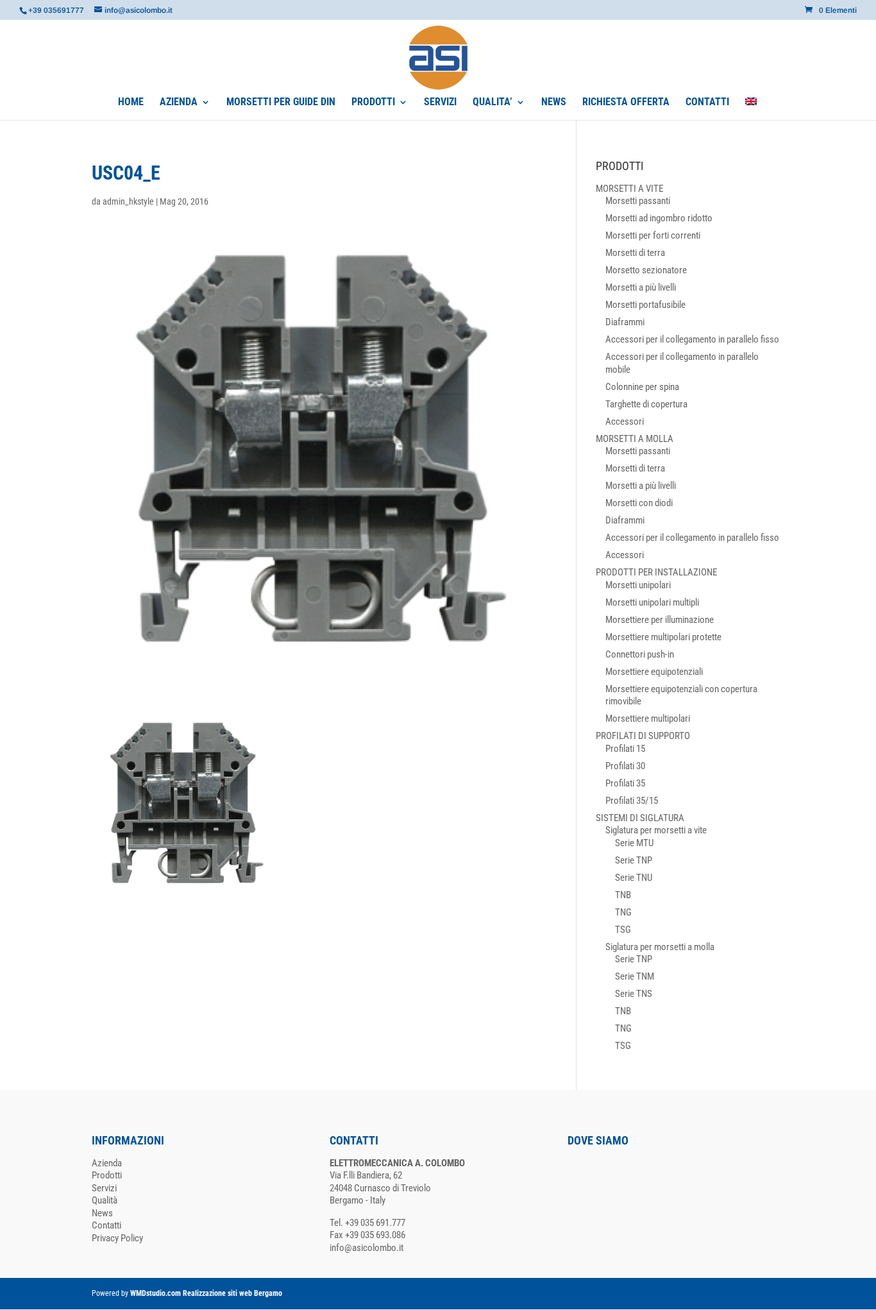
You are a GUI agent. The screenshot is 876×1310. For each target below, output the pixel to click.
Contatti (106, 1225)
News (102, 1213)
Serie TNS (633, 994)
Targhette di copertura (646, 404)
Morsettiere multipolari (647, 718)
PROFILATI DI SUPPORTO (643, 736)
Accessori (624, 421)
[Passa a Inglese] (751, 109)
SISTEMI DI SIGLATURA (640, 818)
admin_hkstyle (128, 201)
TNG (623, 912)
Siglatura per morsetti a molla (659, 947)
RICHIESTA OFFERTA (626, 103)
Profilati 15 (625, 748)
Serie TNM (634, 976)
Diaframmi (624, 322)
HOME (131, 103)
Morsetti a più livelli (640, 287)
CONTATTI (707, 103)
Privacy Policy (117, 1238)
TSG (623, 929)
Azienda (107, 1163)
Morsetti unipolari (638, 585)
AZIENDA (179, 103)
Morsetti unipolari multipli (652, 602)
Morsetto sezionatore (646, 270)
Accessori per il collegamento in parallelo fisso (692, 339)
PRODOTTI (373, 103)
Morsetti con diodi (639, 503)
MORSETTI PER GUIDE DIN (280, 103)
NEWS (553, 103)
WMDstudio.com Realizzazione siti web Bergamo (206, 1293)
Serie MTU (634, 843)
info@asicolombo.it (366, 1248)
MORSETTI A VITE (629, 188)
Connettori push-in (639, 654)
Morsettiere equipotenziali (654, 671)
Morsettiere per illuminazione (659, 619)
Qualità (104, 1200)
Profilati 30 (625, 766)
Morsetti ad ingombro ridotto (658, 218)
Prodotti (107, 1175)
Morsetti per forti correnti (652, 235)
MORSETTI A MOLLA (634, 439)
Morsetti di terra (635, 253)
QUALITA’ (492, 103)
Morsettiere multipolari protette (663, 637)
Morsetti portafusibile (645, 304)
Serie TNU (633, 877)
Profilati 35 (625, 783)
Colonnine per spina (642, 387)
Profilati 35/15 (631, 800)
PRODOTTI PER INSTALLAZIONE (656, 572)
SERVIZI (440, 103)
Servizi (104, 1188)
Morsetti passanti (637, 201)
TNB (623, 895)
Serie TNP (633, 860)
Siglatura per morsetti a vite (656, 830)
